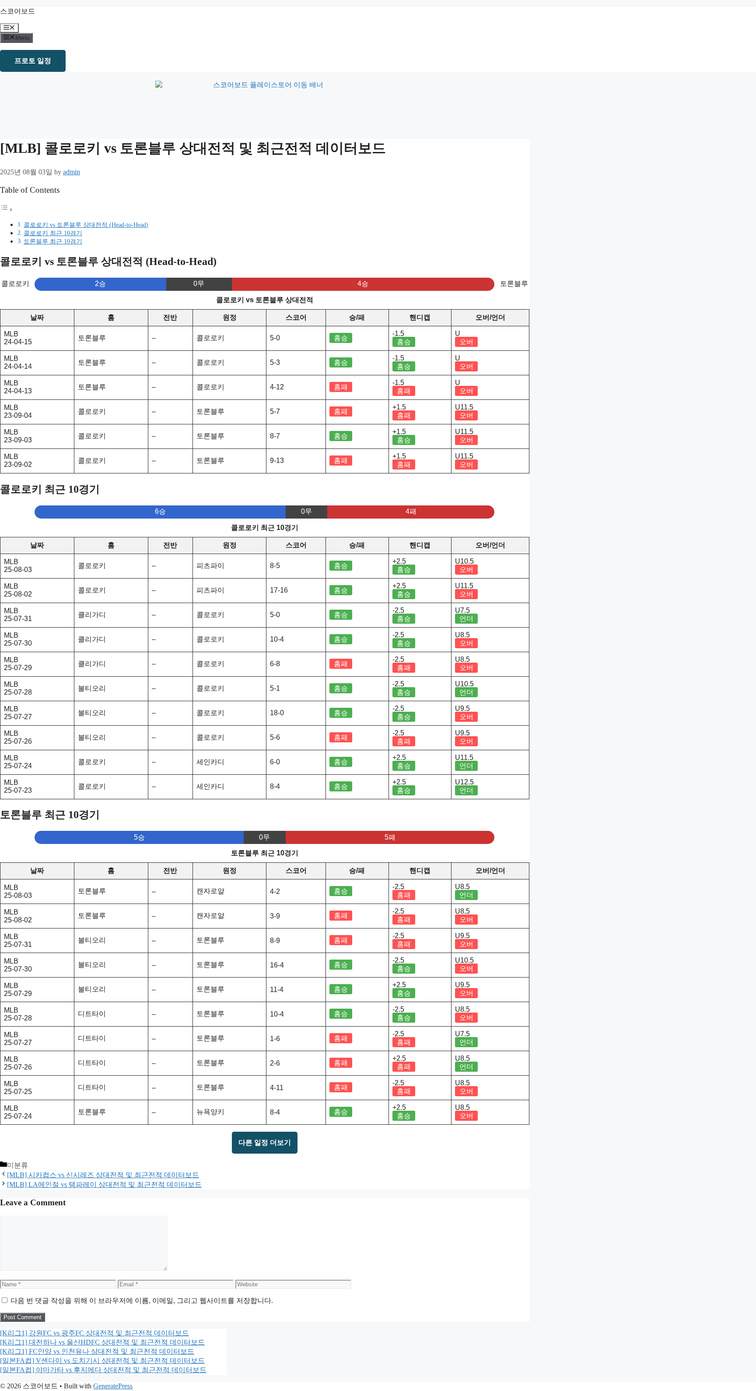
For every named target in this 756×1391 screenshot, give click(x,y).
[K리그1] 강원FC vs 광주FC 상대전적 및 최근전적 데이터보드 (94, 1333)
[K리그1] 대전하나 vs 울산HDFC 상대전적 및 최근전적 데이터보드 (102, 1342)
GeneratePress (113, 1386)
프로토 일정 (32, 60)
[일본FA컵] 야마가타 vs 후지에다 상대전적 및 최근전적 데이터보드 (103, 1369)
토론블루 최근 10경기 (53, 241)
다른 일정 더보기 (264, 1142)
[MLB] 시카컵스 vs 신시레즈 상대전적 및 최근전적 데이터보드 (103, 1175)
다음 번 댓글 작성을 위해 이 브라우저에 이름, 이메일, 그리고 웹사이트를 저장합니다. (141, 1300)
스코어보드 (17, 11)
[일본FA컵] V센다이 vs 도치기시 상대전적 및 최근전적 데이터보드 (102, 1360)
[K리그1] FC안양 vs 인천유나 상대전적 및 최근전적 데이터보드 (97, 1351)
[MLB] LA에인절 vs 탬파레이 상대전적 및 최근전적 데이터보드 (104, 1184)
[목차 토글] (6, 209)
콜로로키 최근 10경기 (53, 233)
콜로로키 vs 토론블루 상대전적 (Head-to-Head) (86, 224)
